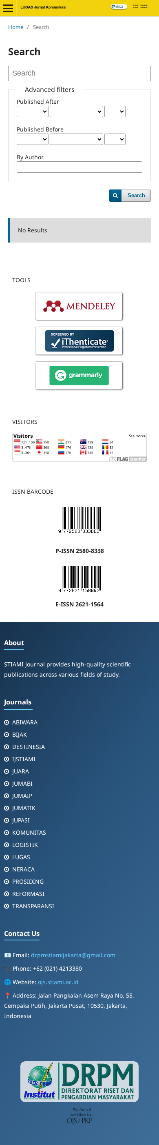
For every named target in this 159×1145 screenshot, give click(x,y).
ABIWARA (25, 722)
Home (15, 27)
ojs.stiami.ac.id (58, 982)
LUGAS (21, 857)
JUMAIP (22, 796)
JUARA (20, 771)
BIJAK (19, 734)
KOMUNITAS (29, 832)
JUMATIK (23, 808)
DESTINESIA (28, 747)
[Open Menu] (8, 8)
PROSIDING (28, 881)
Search (136, 195)
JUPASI (21, 820)
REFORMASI (28, 894)
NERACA (23, 869)
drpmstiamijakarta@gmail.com (73, 955)
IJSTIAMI (23, 759)
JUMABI (22, 783)
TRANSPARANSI (33, 906)
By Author (30, 157)
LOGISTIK (25, 845)
